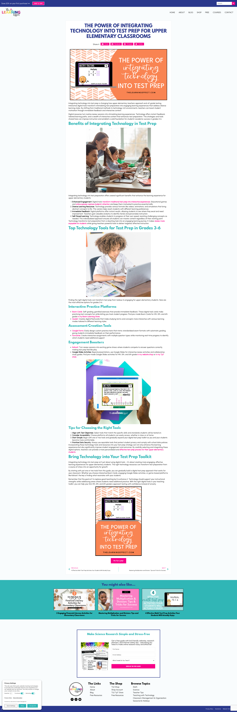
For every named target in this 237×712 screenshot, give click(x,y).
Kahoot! (75, 347)
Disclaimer (218, 709)
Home (172, 12)
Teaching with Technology (143, 695)
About (182, 12)
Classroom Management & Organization (149, 698)
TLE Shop (115, 687)
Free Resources (96, 695)
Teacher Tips (138, 692)
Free (207, 12)
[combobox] (224, 3)
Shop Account (117, 690)
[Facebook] (79, 699)
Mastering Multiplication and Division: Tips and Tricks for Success (118, 614)
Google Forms (78, 331)
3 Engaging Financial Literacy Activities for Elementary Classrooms (74, 614)
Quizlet (75, 319)
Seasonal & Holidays (141, 701)
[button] (105, 44)
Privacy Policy (209, 709)
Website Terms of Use (229, 709)
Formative (76, 335)
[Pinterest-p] (72, 699)
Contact (229, 12)
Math (135, 687)
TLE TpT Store (117, 692)
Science (136, 690)
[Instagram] (76, 699)
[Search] (233, 3)
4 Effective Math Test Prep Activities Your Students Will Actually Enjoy (162, 614)
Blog (190, 12)
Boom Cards (77, 312)
